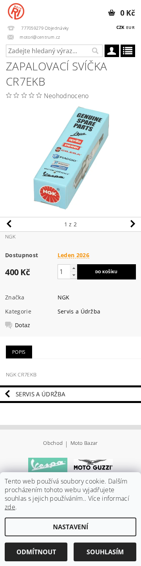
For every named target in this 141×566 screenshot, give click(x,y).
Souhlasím (105, 552)
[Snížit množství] (73, 275)
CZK (120, 27)
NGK (64, 297)
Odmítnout (36, 552)
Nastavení (70, 527)
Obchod (53, 443)
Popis (19, 352)
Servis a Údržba (79, 311)
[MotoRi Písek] (16, 10)
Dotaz (23, 325)
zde (10, 507)
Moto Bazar (84, 443)
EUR (130, 27)
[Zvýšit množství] (73, 268)
